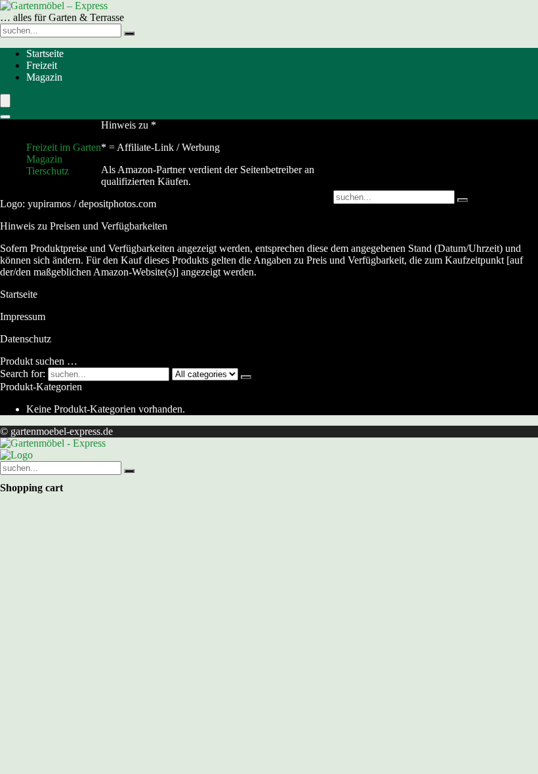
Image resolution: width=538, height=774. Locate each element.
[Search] (5, 117)
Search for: (22, 373)
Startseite (45, 53)
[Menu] (5, 101)
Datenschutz (25, 338)
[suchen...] (129, 33)
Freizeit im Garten (63, 147)
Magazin (44, 77)
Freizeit (41, 65)
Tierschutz (47, 170)
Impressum (22, 316)
